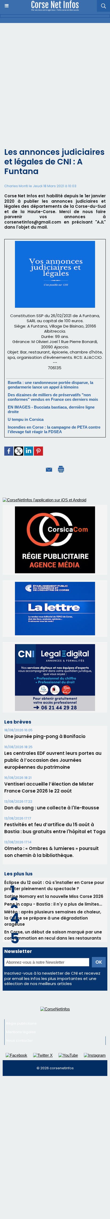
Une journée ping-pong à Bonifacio (44, 736)
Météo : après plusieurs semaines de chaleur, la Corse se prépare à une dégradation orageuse (52, 918)
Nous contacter (19, 1040)
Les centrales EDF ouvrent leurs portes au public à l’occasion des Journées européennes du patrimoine (52, 760)
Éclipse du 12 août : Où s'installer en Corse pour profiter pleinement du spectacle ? (54, 885)
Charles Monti (16, 186)
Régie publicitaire (21, 1023)
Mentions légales (21, 1032)
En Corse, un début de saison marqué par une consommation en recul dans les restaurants (53, 935)
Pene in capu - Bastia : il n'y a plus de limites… (53, 904)
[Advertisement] (55, 81)
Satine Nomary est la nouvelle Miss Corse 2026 (53, 896)
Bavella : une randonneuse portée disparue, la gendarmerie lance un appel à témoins (50, 384)
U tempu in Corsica (26, 419)
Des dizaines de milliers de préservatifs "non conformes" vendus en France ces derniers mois (53, 397)
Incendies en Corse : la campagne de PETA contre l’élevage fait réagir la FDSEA (54, 429)
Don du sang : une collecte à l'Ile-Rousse (51, 808)
